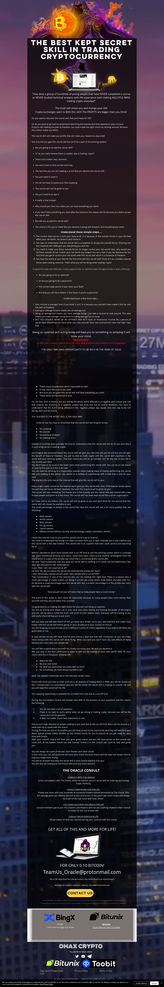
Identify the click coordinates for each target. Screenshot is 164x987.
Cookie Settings (141, 983)
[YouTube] (82, 936)
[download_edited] (88, 936)
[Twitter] (76, 936)
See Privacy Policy (46, 984)
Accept (154, 983)
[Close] (161, 983)
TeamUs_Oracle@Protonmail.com (95, 885)
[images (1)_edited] (89, 956)
